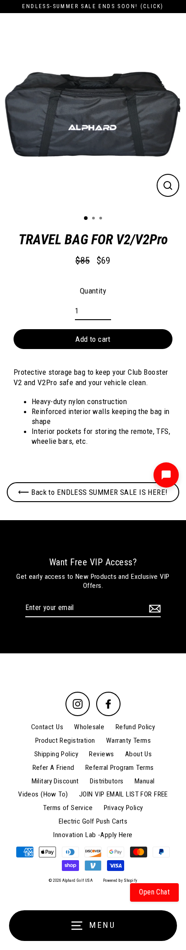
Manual (145, 781)
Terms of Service (68, 808)
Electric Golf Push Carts (93, 821)
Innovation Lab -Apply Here (92, 835)
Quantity (93, 290)
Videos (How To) (43, 794)
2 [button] (94, 219)
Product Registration (65, 740)
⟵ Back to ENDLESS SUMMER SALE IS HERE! (92, 492)
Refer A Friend (53, 768)
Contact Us (47, 727)
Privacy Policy (123, 808)
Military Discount (55, 781)
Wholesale (89, 727)
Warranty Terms (128, 740)
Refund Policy (135, 727)
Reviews (101, 754)
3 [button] (101, 219)
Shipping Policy (56, 754)
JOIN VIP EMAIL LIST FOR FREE (123, 794)
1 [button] (86, 218)
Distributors (106, 781)
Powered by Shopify (120, 880)
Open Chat (154, 892)
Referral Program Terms (119, 768)
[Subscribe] (153, 608)
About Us (138, 754)
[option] (93, 115)
